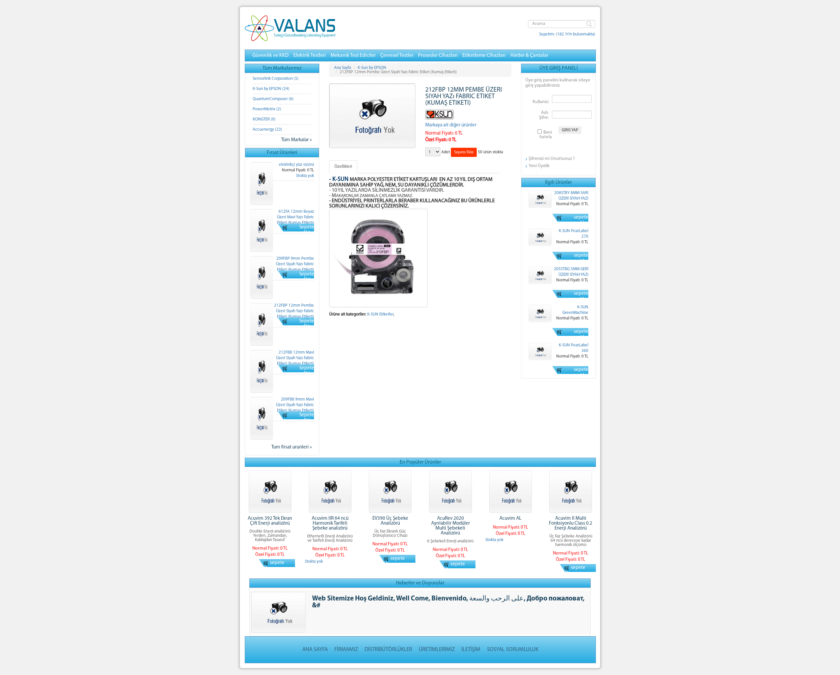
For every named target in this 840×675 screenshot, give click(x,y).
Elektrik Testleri (309, 55)
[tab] (363, 163)
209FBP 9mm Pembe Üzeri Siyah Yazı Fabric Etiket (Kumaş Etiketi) (295, 264)
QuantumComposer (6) (273, 99)
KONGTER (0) (264, 119)
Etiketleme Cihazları (484, 55)
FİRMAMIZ (346, 649)
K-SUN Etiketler (380, 314)
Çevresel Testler (396, 55)
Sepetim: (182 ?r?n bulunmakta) (567, 34)
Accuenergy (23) (267, 129)
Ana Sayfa (342, 68)
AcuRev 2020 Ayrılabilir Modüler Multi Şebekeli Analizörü (450, 526)
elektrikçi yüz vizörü (296, 165)
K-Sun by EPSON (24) (271, 89)
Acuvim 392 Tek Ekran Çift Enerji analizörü (270, 521)
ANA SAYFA (315, 649)
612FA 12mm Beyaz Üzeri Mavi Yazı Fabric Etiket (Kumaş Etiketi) (295, 217)
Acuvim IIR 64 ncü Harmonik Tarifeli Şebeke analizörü (330, 523)
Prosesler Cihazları (438, 55)
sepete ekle (581, 220)
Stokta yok (305, 176)
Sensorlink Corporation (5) (276, 78)
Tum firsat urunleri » (291, 447)
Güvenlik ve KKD (270, 55)
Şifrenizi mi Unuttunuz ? (552, 158)
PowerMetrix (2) (267, 109)
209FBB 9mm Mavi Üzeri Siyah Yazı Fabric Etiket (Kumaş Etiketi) (295, 405)
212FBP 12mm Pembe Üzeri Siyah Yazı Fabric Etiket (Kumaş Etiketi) (294, 311)
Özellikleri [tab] (343, 166)
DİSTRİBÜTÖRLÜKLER (388, 649)
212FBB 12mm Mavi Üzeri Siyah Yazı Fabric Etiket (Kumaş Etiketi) (295, 358)
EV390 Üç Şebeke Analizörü (390, 521)
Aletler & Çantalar (529, 55)
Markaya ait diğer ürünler (450, 125)
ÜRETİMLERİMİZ (437, 649)
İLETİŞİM (470, 649)
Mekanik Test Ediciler (353, 55)
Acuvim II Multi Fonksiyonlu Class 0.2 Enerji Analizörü (570, 523)
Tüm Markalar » (296, 140)
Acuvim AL (510, 518)
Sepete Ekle (306, 230)
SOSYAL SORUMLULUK (512, 649)
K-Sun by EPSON (372, 68)
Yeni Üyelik (539, 165)
